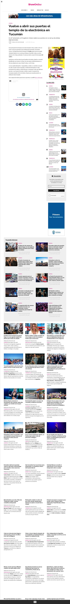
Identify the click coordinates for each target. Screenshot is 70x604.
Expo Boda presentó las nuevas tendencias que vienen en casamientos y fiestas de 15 (33, 568)
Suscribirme (56, 190)
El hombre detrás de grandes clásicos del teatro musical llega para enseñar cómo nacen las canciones (56, 248)
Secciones (24, 10)
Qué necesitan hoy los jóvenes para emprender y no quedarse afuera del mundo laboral (34, 466)
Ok (35, 602)
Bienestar (27, 471)
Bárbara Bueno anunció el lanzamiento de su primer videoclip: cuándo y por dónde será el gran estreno (13, 403)
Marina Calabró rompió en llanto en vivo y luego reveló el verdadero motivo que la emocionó (34, 337)
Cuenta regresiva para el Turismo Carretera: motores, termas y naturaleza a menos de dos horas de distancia (26, 278)
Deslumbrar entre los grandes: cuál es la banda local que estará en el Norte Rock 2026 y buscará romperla (56, 263)
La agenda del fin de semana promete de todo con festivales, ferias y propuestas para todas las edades (26, 308)
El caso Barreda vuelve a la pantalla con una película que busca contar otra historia (34, 367)
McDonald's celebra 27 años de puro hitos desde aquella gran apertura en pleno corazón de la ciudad (34, 502)
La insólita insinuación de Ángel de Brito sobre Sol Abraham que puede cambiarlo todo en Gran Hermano (54, 99)
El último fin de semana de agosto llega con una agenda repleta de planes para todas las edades (26, 248)
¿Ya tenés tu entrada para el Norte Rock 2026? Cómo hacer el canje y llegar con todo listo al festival (25, 293)
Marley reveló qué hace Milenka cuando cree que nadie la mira (12, 567)
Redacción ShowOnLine (18, 42)
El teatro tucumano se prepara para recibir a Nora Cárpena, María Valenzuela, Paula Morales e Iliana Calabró (25, 263)
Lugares (6, 371)
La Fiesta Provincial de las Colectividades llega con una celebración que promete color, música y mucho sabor (56, 278)
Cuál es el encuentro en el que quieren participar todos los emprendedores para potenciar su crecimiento (56, 368)
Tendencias (28, 372)
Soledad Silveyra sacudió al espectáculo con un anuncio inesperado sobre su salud (54, 466)
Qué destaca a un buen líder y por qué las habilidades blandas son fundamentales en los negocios (56, 337)
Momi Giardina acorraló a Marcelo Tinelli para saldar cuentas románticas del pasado (13, 501)
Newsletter (40, 10)
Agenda (11, 23)
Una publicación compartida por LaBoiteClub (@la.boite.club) (23, 99)
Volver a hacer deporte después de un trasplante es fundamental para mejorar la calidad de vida (34, 535)
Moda (48, 540)
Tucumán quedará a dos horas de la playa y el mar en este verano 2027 (13, 366)
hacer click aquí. (38, 77)
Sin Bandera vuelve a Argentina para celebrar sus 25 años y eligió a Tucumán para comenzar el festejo (56, 293)
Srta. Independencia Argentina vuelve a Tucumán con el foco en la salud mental (56, 535)
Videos (32, 10)
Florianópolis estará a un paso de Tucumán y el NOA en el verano (34, 401)
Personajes (28, 342)
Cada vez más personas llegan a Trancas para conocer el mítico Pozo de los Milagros (12, 535)
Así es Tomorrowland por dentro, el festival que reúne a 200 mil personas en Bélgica (34, 436)
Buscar (47, 10)
